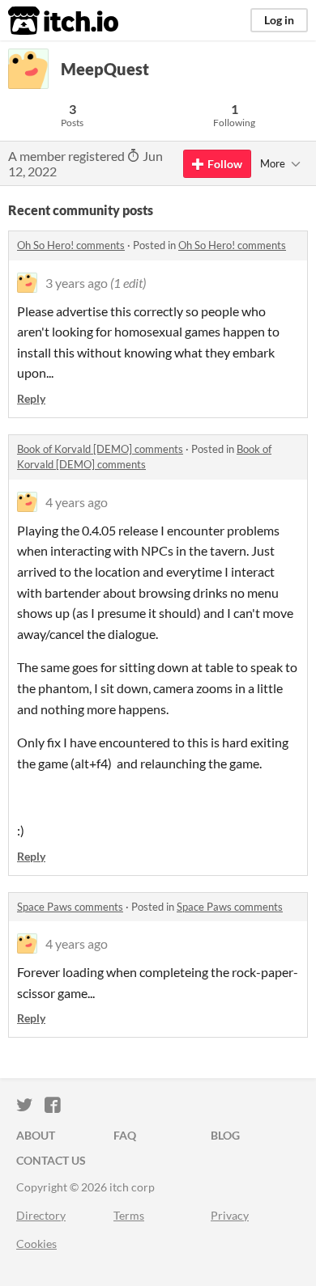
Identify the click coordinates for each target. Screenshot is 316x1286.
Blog (225, 1135)
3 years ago (76, 282)
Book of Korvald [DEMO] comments (100, 448)
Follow (224, 164)
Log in (279, 20)
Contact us (51, 1160)
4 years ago (76, 502)
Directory (41, 1215)
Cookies (36, 1243)
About (35, 1135)
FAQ (124, 1135)
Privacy (230, 1215)
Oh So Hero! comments (71, 245)
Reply (31, 398)
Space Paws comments (70, 906)
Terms (128, 1215)
